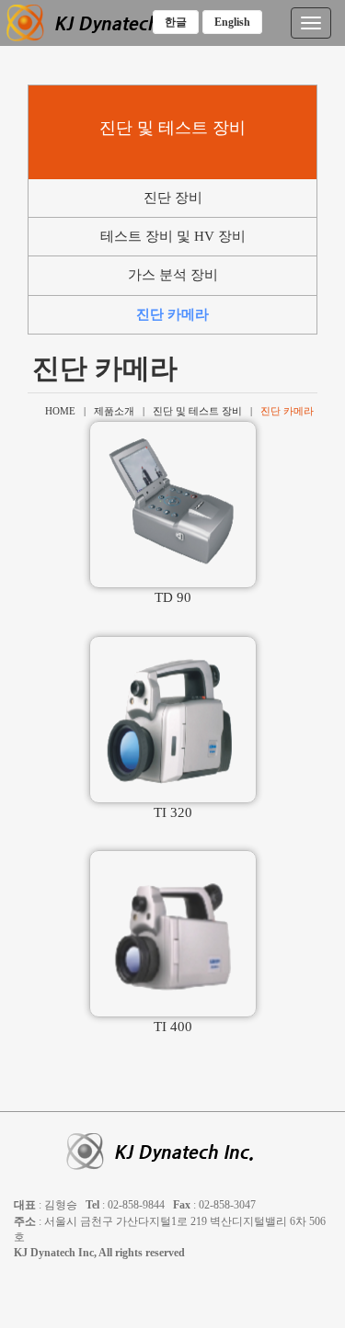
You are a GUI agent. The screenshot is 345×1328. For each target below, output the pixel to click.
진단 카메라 (172, 314)
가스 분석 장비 (173, 274)
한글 (176, 22)
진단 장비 (173, 197)
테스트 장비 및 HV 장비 (173, 236)
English (232, 22)
